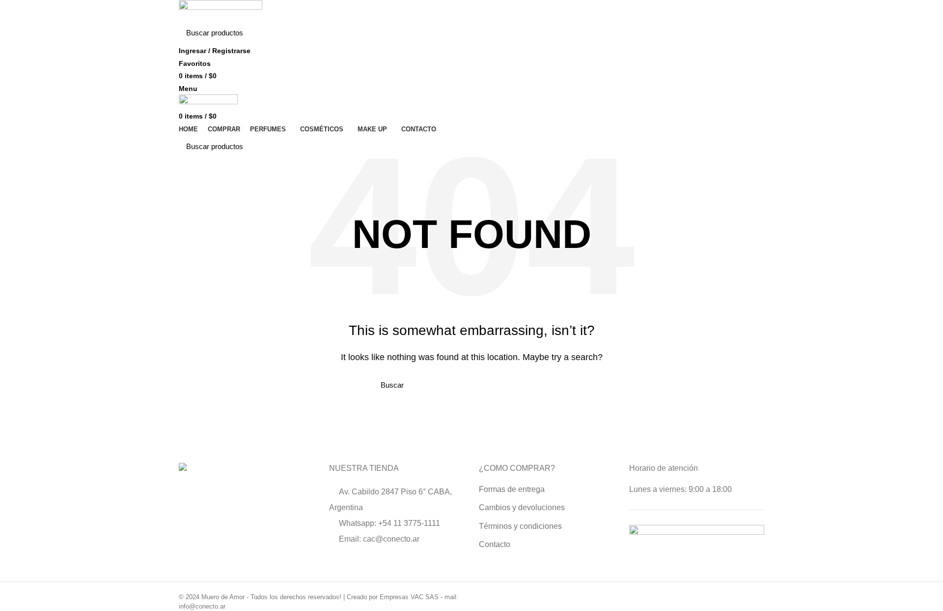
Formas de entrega (512, 489)
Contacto (494, 544)
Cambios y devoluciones (522, 507)
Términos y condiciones (520, 526)
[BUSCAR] (751, 33)
